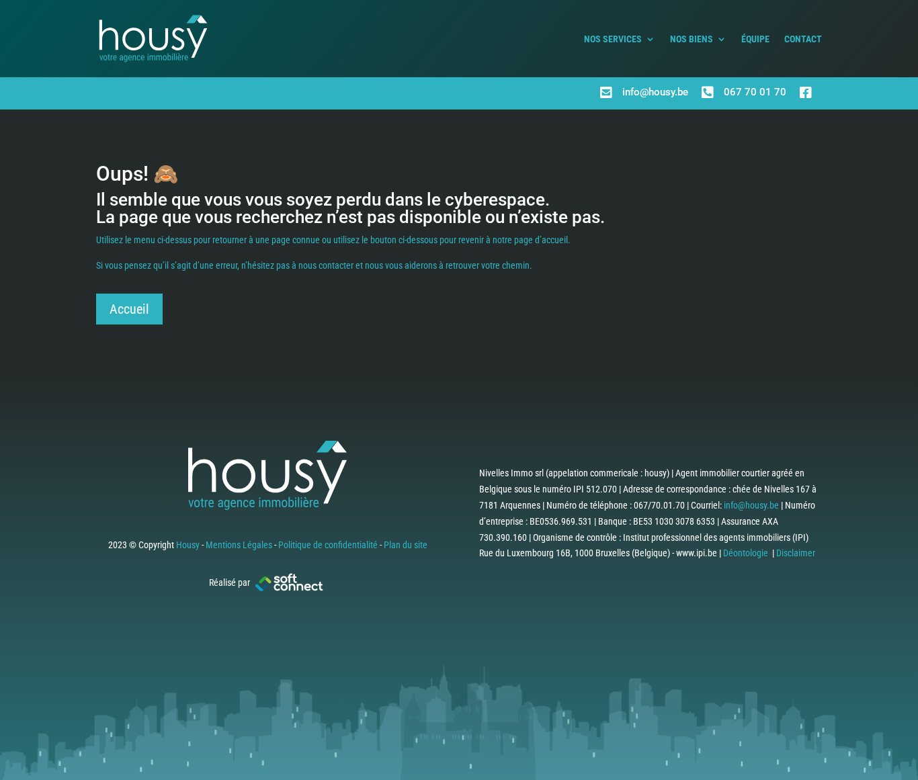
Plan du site (405, 544)
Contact (803, 39)
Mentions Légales (239, 544)
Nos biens (691, 39)
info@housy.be (655, 92)
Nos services (613, 39)
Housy (188, 544)
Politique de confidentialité (328, 544)
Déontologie (745, 553)
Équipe (755, 39)
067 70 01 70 (755, 92)
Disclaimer (795, 553)
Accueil (129, 309)
